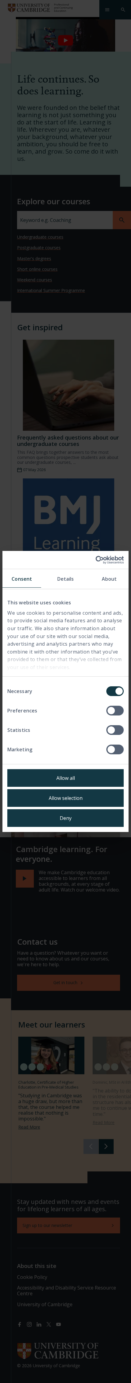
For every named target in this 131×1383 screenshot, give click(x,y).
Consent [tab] (22, 579)
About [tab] (109, 579)
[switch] (115, 710)
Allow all (65, 778)
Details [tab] (65, 579)
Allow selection (66, 798)
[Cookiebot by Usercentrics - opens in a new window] (97, 560)
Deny (66, 818)
